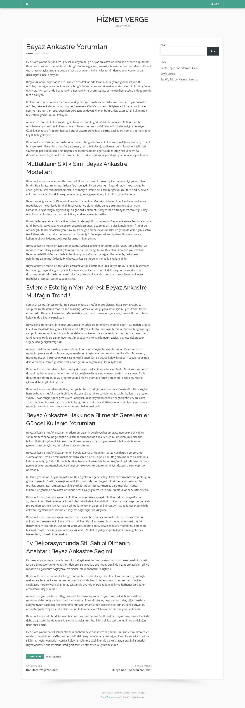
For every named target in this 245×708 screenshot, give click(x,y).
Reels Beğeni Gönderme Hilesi (179, 68)
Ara (163, 45)
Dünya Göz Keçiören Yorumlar (132, 670)
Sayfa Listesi (168, 73)
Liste (163, 62)
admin (29, 53)
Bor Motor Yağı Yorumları (42, 670)
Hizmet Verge (122, 19)
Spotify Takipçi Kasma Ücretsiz (179, 79)
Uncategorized (54, 656)
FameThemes (108, 697)
